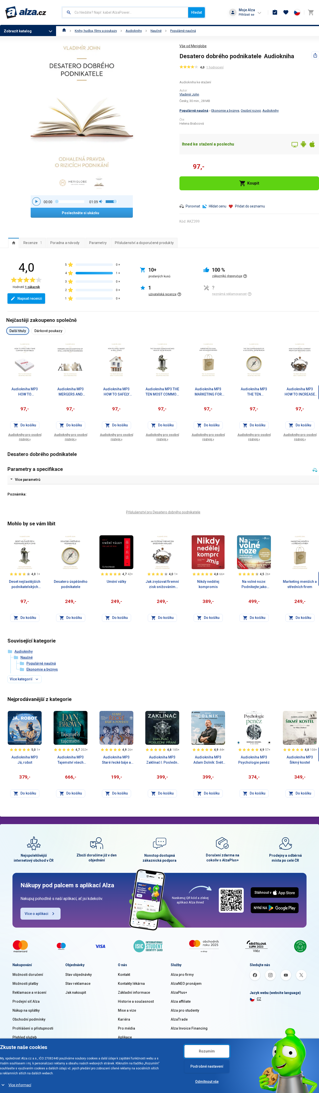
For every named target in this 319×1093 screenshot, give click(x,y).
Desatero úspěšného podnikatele (70, 584)
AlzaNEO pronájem (186, 984)
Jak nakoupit (75, 992)
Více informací (19, 1085)
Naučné (156, 31)
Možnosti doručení (27, 975)
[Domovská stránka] (64, 31)
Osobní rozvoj (251, 110)
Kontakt (124, 975)
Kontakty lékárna (131, 984)
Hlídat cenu (217, 206)
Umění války (116, 582)
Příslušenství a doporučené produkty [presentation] (144, 243)
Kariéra (124, 1019)
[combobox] (125, 12)
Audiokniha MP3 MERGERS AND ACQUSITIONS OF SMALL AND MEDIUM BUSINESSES (70, 392)
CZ (259, 999)
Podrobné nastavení (206, 1066)
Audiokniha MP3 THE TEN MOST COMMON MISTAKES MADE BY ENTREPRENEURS (162, 392)
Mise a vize (127, 1010)
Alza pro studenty (185, 1010)
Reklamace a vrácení (29, 992)
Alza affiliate (181, 1001)
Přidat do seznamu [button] (250, 206)
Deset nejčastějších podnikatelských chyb (24, 585)
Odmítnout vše (207, 1082)
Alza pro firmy (182, 975)
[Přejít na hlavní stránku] (25, 12)
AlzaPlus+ (179, 992)
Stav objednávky (78, 975)
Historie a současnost (136, 1001)
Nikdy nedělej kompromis (208, 584)
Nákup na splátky (26, 1010)
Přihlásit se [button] (246, 14)
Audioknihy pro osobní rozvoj (24, 437)
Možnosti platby (25, 984)
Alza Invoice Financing (189, 1028)
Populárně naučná (183, 31)
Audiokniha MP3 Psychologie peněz (254, 759)
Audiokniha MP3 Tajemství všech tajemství (70, 760)
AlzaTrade (179, 1019)
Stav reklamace (77, 984)
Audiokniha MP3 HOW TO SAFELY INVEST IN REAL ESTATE (116, 392)
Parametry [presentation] (98, 243)
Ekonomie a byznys (225, 110)
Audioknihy (134, 31)
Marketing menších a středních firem (300, 584)
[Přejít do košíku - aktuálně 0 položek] (311, 12)
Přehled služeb (24, 1037)
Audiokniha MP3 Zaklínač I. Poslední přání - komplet (162, 760)
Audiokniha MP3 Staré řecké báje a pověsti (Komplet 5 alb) (116, 760)
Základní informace (134, 992)
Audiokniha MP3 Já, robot (24, 759)
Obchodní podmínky (28, 1019)
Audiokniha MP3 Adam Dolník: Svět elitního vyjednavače (208, 760)
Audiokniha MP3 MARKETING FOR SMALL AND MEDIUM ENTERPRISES (208, 392)
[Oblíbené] (286, 12)
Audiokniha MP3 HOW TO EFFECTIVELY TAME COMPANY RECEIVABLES (24, 392)
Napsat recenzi (29, 298)
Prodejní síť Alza (26, 1001)
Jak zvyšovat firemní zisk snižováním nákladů (162, 585)
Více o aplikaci (36, 914)
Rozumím (207, 1051)
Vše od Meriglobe (193, 46)
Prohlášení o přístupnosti (32, 1028)
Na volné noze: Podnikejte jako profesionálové (254, 585)
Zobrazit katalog (18, 31)
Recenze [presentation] (32, 243)
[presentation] (13, 243)
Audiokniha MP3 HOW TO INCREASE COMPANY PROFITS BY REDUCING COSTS (300, 392)
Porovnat (193, 206)
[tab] (13, 243)
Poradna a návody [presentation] (65, 243)
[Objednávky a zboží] (275, 12)
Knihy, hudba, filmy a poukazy (96, 31)
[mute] (101, 201)
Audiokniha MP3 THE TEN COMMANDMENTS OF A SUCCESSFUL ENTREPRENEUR (254, 392)
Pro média (126, 1028)
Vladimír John (189, 94)
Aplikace (125, 1037)
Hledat (196, 12)
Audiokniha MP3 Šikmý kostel (300, 759)
